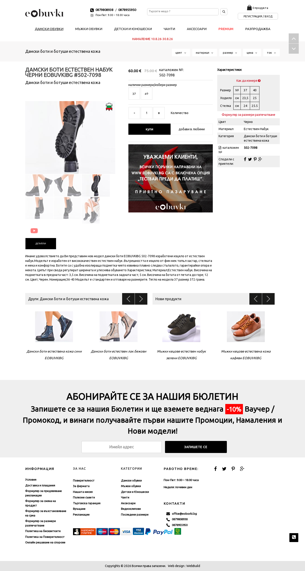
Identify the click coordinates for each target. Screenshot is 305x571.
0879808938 (104, 10)
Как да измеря (247, 80)
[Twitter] (250, 159)
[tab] (40, 243)
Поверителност (84, 480)
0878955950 (127, 10)
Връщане (79, 508)
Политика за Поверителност (45, 536)
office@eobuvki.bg (183, 513)
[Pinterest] (255, 159)
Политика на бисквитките (43, 530)
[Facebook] (245, 159)
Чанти (125, 497)
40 (146, 93)
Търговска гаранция (86, 503)
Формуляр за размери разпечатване (248, 114)
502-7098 (167, 75)
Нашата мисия (83, 491)
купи (149, 129)
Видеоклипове (131, 508)
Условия (30, 479)
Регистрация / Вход (258, 16)
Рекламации (81, 514)
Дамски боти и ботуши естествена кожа (62, 51)
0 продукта (260, 7)
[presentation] (40, 243)
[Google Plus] (260, 159)
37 (134, 93)
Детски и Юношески (135, 491)
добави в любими (192, 129)
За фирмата (81, 485)
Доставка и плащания (40, 485)
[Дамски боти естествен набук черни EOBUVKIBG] (70, 133)
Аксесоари (128, 503)
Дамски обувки (131, 480)
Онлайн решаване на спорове (45, 542)
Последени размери (134, 514)
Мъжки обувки (131, 485)
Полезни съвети (84, 497)
